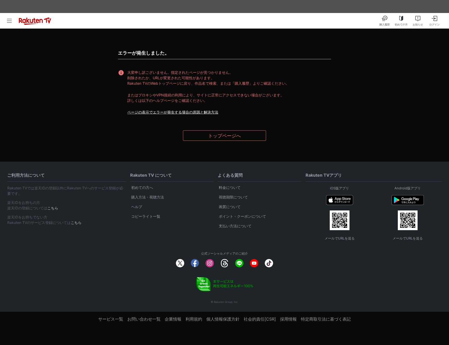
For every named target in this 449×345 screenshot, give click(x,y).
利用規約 (194, 319)
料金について (230, 187)
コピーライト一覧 (145, 216)
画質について (230, 206)
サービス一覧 (110, 319)
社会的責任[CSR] (260, 319)
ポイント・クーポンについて (242, 216)
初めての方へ (142, 187)
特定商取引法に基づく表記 (326, 319)
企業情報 (173, 319)
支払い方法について (235, 226)
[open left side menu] (9, 21)
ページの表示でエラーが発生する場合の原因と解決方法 (172, 112)
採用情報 (288, 319)
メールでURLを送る (340, 238)
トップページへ (224, 135)
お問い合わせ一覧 (144, 319)
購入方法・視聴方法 (147, 197)
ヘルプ (136, 206)
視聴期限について (233, 197)
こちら (52, 208)
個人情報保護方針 (223, 319)
